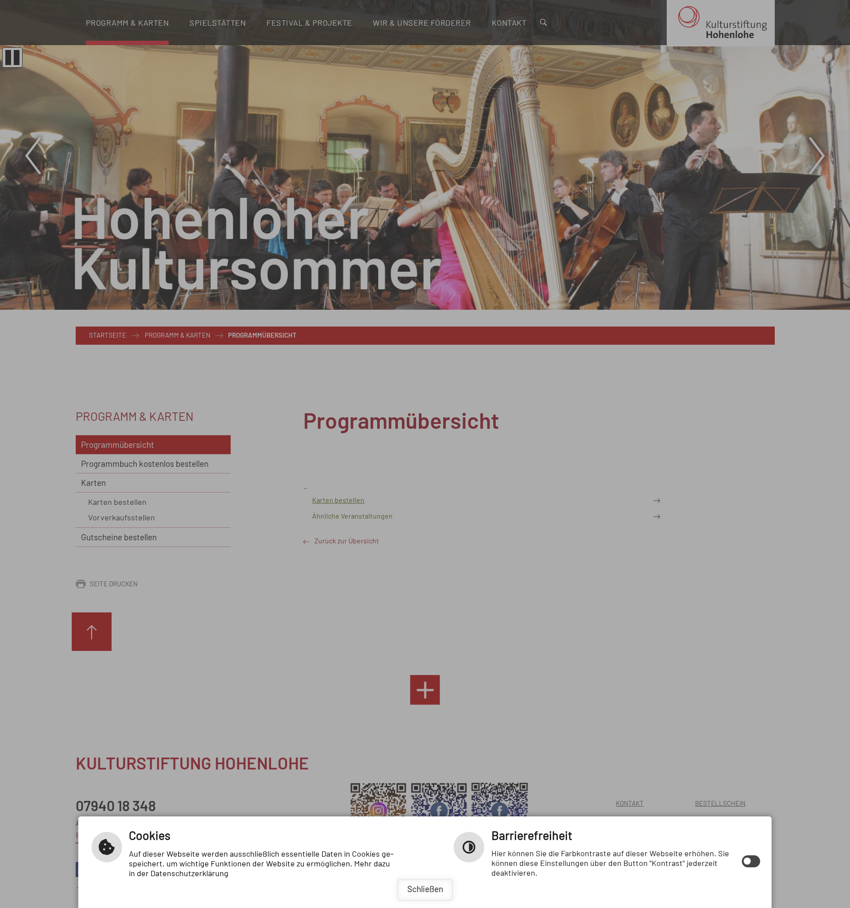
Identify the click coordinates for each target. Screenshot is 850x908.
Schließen (425, 889)
